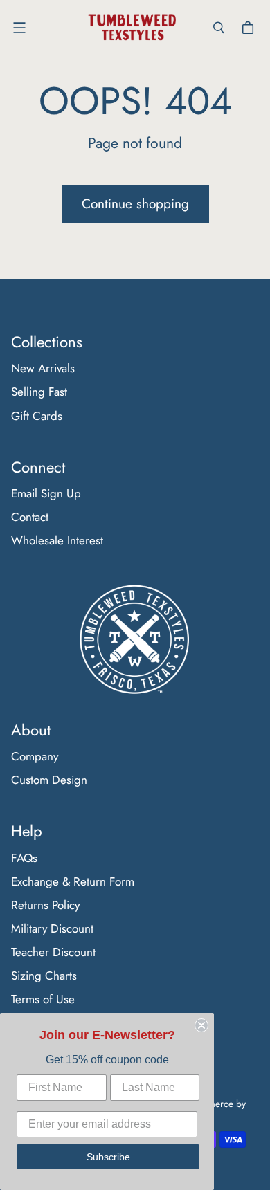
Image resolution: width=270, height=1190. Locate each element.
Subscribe (108, 1156)
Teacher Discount (53, 952)
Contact (29, 517)
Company (34, 756)
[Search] (219, 27)
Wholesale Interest (57, 540)
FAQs (24, 858)
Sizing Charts (44, 975)
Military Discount (52, 928)
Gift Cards (36, 416)
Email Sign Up (46, 493)
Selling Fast (39, 391)
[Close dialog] (201, 1025)
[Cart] (250, 27)
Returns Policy (45, 905)
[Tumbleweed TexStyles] (131, 27)
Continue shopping (135, 203)
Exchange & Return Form (72, 881)
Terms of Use (43, 999)
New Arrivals (43, 368)
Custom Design (49, 779)
